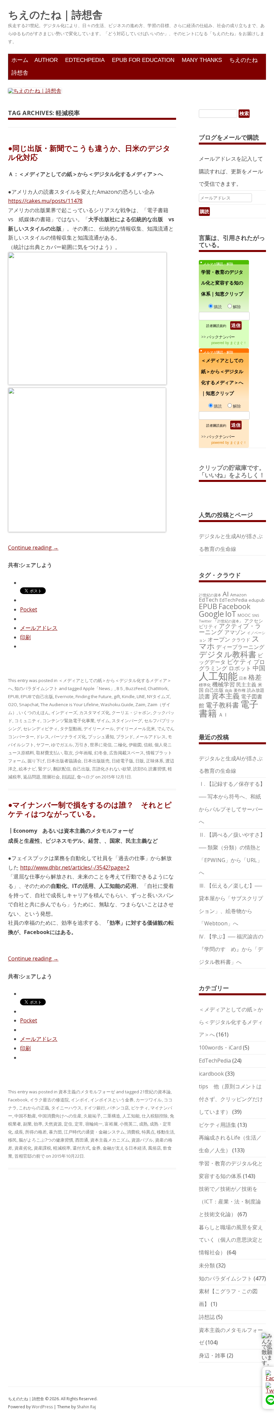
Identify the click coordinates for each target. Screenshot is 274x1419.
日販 (139, 761)
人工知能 (131, 1116)
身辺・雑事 (212, 1355)
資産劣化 (23, 1148)
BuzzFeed (136, 688)
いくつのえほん (34, 713)
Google (211, 613)
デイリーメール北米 (135, 729)
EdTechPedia (85, 60)
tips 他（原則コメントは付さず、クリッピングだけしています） (231, 1099)
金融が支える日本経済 (124, 1148)
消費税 (133, 1132)
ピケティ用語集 (217, 1125)
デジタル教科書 (227, 654)
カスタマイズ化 (94, 713)
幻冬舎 (100, 753)
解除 (237, 307)
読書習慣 (157, 769)
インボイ (79, 1100)
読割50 (139, 769)
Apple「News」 (99, 688)
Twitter (205, 620)
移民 (12, 1140)
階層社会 (51, 777)
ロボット (240, 668)
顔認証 (68, 777)
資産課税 (42, 1148)
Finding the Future (94, 696)
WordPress (43, 1407)
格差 (255, 677)
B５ (120, 688)
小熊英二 (128, 1124)
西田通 (81, 1140)
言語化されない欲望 (111, 769)
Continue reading (33, 547)
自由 (228, 690)
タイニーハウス (66, 1108)
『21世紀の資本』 (228, 620)
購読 (218, 307)
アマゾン (235, 632)
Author (46, 60)
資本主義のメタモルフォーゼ (86, 1092)
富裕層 (111, 1124)
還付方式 (81, 1148)
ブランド (124, 737)
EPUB (13, 696)
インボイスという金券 (112, 1100)
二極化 (120, 745)
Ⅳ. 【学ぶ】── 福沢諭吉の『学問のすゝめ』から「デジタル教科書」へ (231, 949)
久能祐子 (92, 1116)
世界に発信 (101, 745)
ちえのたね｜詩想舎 (55, 14)
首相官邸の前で (29, 1156)
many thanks (202, 60)
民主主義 (246, 684)
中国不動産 (25, 1116)
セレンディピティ (40, 729)
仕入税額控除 (155, 1116)
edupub (257, 600)
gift (117, 696)
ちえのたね (243, 60)
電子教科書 (222, 705)
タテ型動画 (71, 729)
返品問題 (31, 777)
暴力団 (55, 1132)
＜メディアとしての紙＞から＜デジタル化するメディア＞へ (231, 1022)
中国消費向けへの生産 (60, 1116)
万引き (81, 745)
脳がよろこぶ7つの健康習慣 (46, 1140)
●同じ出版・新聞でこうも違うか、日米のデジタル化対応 (89, 152)
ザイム (103, 721)
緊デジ (44, 769)
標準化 (205, 684)
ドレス (42, 737)
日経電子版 (122, 761)
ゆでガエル (62, 745)
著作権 (240, 690)
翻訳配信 (62, 769)
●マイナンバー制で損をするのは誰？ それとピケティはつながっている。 (90, 809)
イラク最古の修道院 (49, 1100)
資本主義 (226, 695)
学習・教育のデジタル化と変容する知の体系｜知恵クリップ (222, 283)
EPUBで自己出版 (37, 696)
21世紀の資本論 (155, 1092)
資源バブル (142, 1140)
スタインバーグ (127, 721)
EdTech (208, 599)
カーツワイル (149, 1100)
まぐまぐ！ (238, 342)
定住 (68, 1124)
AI (226, 593)
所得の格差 (36, 1132)
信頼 (148, 745)
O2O (12, 704)
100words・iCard (220, 1047)
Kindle (128, 696)
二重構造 (111, 1116)
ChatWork (158, 688)
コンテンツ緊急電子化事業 (68, 721)
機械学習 (223, 684)
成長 (18, 1132)
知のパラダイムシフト (36, 688)
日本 (243, 678)
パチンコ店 (118, 1108)
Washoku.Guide (117, 704)
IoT (230, 613)
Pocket (28, 609)
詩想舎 (19, 73)
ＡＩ (223, 714)
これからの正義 (34, 1108)
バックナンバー (221, 337)
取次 (68, 753)
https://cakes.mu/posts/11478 (45, 200)
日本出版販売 (97, 761)
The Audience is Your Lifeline (69, 704)
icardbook (211, 1073)
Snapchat (28, 704)
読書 (204, 696)
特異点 (148, 1132)
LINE (141, 696)
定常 (79, 1124)
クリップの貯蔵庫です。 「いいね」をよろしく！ (235, 471)
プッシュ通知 (101, 737)
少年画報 (83, 753)
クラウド (241, 640)
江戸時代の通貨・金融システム (94, 1132)
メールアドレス (150, 737)
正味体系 (154, 761)
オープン (219, 639)
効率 (38, 1124)
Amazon (238, 595)
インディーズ (64, 713)
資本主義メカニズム (109, 1140)
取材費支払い (49, 753)
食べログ (85, 777)
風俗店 (154, 1148)
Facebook (18, 1100)
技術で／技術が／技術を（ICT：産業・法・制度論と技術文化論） (230, 1201)
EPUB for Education (143, 60)
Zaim (140, 704)
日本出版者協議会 (64, 761)
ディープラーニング (240, 647)
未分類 (207, 1265)
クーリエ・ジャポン (131, 713)
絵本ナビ (27, 769)
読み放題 (255, 690)
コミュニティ (27, 721)
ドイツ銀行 (94, 1108)
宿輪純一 (94, 1124)
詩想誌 (207, 1317)
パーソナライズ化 (68, 737)
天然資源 (53, 1124)
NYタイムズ (158, 696)
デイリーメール (99, 729)
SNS (255, 615)
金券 (96, 1148)
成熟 (143, 1124)
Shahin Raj (86, 1407)
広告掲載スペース (126, 753)
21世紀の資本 (210, 595)
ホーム (19, 60)
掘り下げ (36, 761)
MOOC (244, 615)
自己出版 (81, 769)
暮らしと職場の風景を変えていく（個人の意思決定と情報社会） (231, 1240)
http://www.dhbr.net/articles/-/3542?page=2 (74, 867)
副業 (27, 1124)
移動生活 (165, 1132)
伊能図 (135, 745)
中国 (259, 668)
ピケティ (139, 1108)
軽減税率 (62, 1148)
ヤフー (42, 745)
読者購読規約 (216, 325)
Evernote (64, 696)
